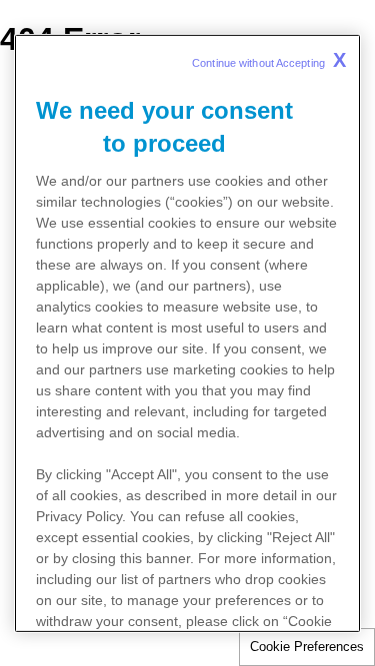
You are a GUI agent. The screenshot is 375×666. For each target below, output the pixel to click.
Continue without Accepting (269, 59)
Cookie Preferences (307, 646)
